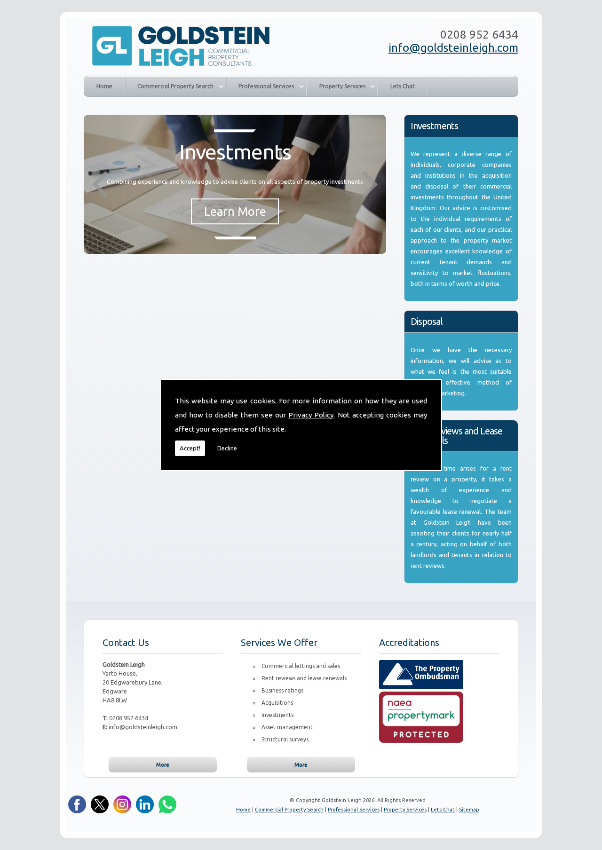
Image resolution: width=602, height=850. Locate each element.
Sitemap (469, 809)
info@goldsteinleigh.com (453, 47)
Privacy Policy (310, 415)
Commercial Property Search (175, 86)
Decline (227, 448)
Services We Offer (279, 642)
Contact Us (126, 642)
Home (104, 86)
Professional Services (266, 86)
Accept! (190, 448)
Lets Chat (402, 86)
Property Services (342, 86)
